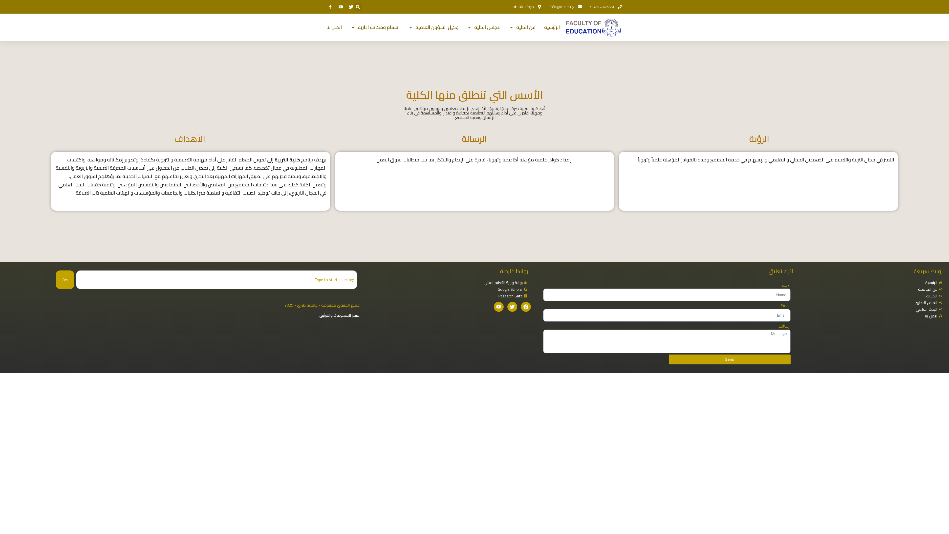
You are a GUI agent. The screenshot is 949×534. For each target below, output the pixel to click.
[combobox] (216, 279)
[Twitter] (512, 307)
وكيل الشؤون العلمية (436, 27)
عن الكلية (526, 27)
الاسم (786, 285)
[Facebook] (526, 307)
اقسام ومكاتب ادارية (379, 27)
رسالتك (784, 326)
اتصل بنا (334, 27)
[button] (358, 7)
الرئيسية (552, 27)
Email (785, 305)
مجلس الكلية (487, 27)
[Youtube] (499, 307)
